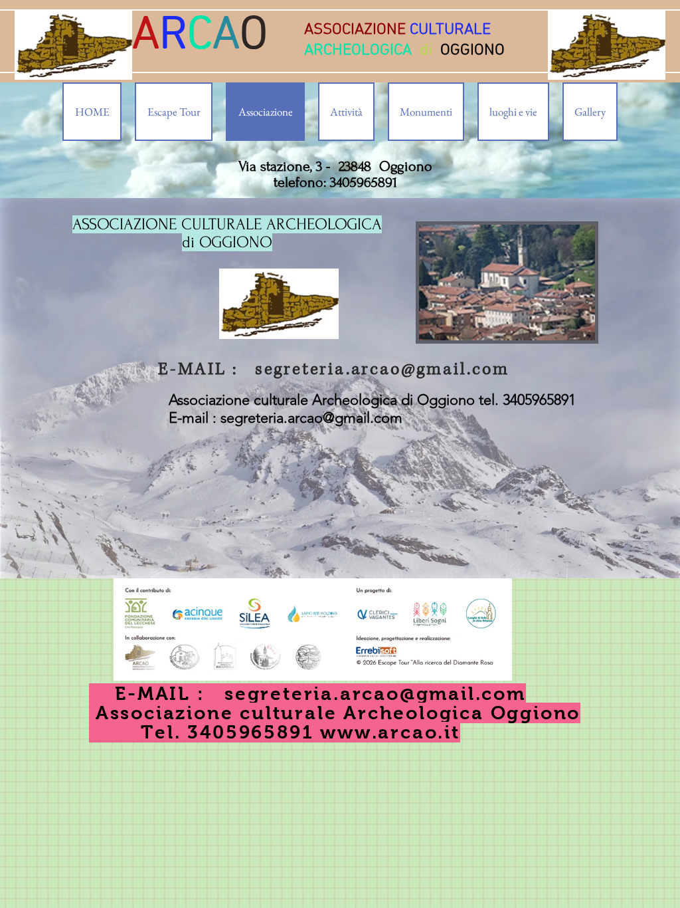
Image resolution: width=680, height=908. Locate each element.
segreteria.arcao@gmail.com (382, 369)
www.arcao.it (390, 732)
